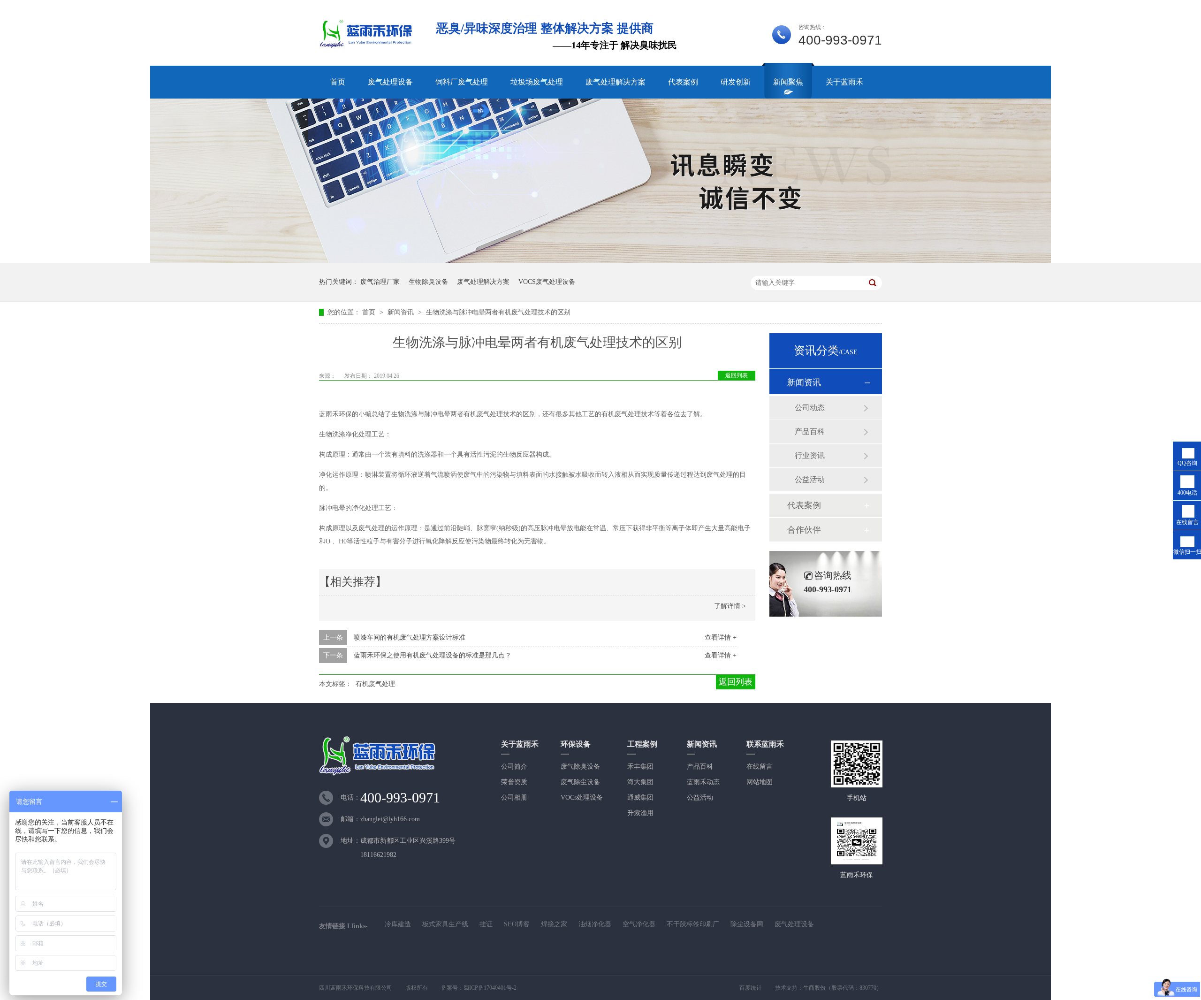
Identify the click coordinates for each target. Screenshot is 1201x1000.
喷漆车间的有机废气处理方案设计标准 (409, 637)
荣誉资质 (514, 782)
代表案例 (683, 82)
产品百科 (810, 431)
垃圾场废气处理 (536, 82)
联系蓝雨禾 (765, 744)
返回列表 (736, 375)
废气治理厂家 (380, 281)
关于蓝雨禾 (844, 82)
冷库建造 (398, 924)
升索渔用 (640, 813)
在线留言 (759, 766)
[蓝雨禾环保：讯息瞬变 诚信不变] (600, 260)
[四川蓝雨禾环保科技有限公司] (366, 47)
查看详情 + (721, 637)
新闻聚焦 (788, 82)
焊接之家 (554, 924)
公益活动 (810, 479)
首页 (337, 82)
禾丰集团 (640, 766)
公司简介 (514, 766)
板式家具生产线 (445, 924)
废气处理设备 (390, 82)
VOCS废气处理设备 (546, 281)
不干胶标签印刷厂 (693, 924)
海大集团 (640, 782)
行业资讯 (810, 455)
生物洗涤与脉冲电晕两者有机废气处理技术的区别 (498, 312)
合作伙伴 (804, 529)
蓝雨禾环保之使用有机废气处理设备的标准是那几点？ (432, 655)
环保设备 (576, 744)
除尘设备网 (746, 924)
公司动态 (810, 408)
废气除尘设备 (580, 782)
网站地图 (759, 782)
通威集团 (640, 797)
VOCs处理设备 (582, 797)
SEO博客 (517, 924)
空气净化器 (639, 924)
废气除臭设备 (580, 766)
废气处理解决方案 (615, 82)
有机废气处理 (375, 683)
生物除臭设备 (428, 281)
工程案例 (642, 744)
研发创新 (736, 82)
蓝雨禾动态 (703, 782)
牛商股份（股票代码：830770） (842, 988)
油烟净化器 (594, 924)
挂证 (486, 924)
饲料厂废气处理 (461, 82)
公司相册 (514, 797)
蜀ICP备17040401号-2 (490, 988)
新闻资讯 (402, 312)
